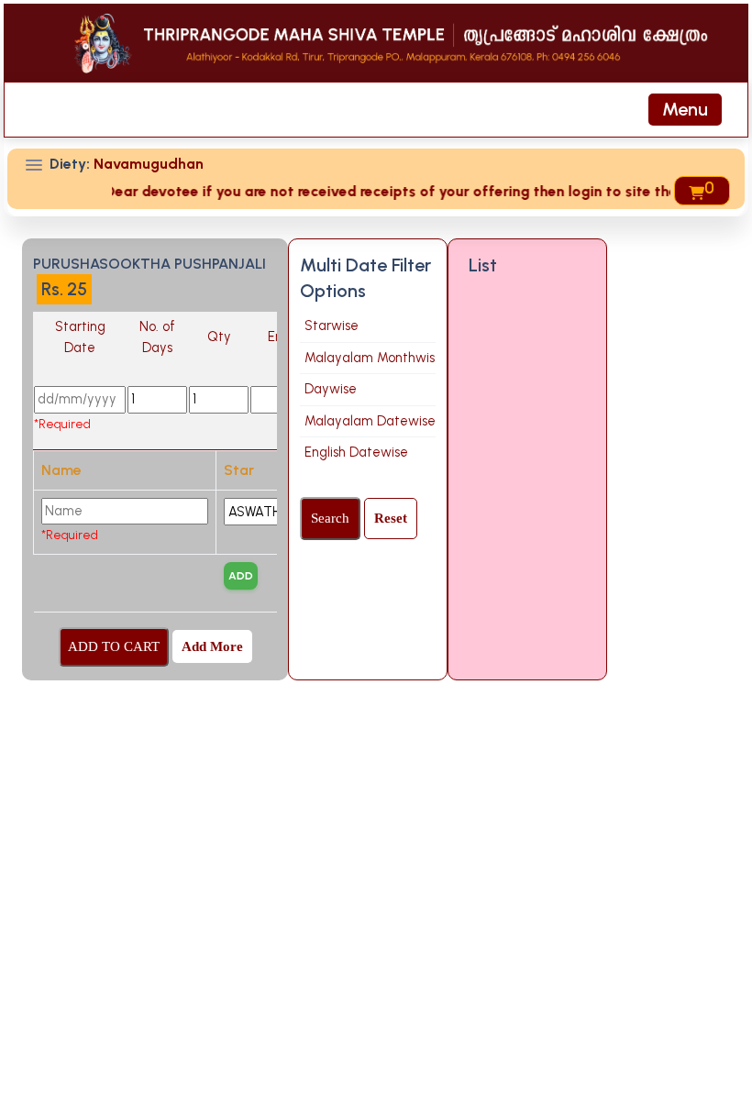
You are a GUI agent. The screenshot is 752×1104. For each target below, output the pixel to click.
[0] (695, 190)
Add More (212, 646)
